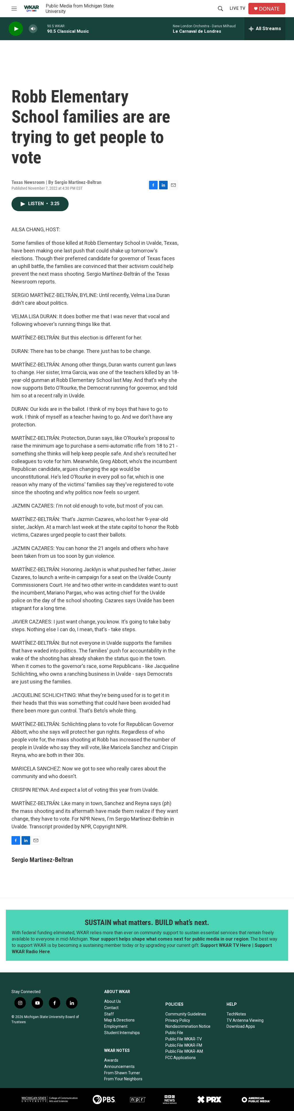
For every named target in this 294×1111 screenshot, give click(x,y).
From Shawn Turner (122, 1073)
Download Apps (241, 1026)
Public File (174, 1032)
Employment (115, 1026)
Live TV (237, 8)
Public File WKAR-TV (183, 1039)
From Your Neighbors (123, 1079)
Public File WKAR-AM (184, 1051)
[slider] (42, 29)
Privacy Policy (177, 1020)
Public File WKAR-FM (183, 1045)
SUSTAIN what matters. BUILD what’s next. (147, 922)
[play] (15, 29)
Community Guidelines (185, 1014)
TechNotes (236, 1014)
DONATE (269, 9)
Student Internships (122, 1032)
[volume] (33, 28)
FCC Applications (180, 1057)
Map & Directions (119, 1020)
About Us (112, 1001)
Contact (111, 1007)
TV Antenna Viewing (245, 1020)
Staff (109, 1014)
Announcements (119, 1066)
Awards (111, 1060)
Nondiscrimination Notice (187, 1026)
